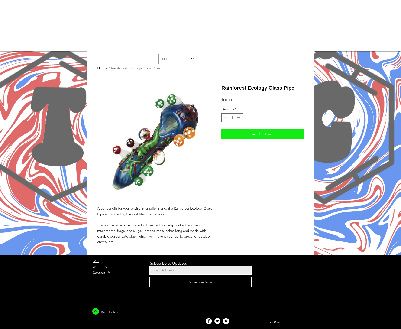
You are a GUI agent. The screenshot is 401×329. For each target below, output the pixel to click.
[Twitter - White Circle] (217, 321)
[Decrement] (225, 118)
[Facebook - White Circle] (209, 321)
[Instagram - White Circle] (226, 321)
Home (102, 68)
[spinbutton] (232, 118)
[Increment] (239, 118)
